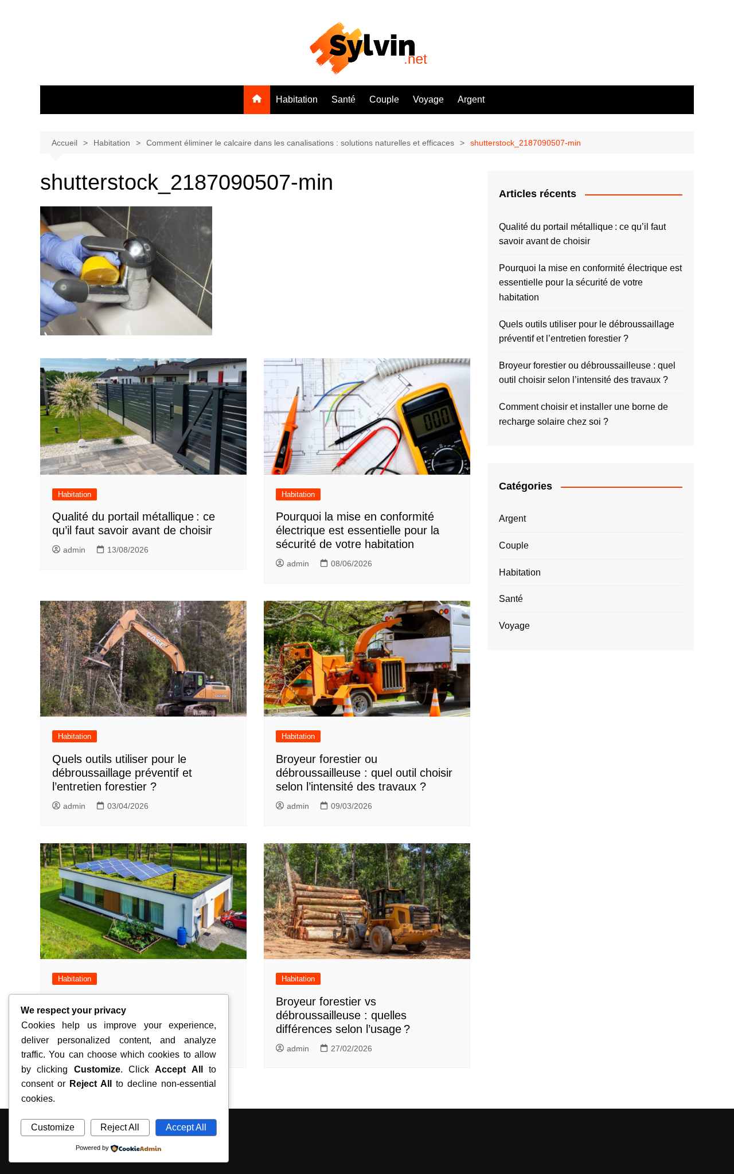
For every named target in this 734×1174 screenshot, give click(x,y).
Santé (343, 99)
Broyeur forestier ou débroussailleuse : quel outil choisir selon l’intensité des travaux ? (364, 773)
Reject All (119, 1127)
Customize (53, 1127)
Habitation (297, 99)
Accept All (186, 1127)
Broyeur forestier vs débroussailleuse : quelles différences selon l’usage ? (343, 1015)
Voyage (428, 99)
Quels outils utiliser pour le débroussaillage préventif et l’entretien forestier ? (122, 773)
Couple (384, 99)
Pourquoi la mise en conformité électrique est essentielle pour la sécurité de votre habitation (357, 530)
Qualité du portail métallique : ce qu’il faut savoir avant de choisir (582, 234)
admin (74, 549)
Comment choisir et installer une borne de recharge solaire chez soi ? (583, 414)
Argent (471, 99)
